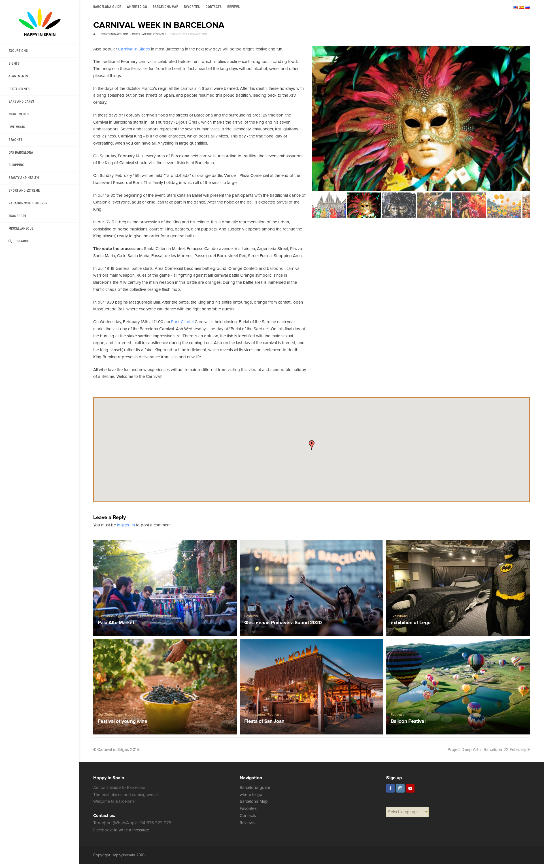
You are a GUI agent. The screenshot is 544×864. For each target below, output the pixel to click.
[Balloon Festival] (458, 686)
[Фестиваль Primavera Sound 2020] (311, 588)
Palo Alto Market (116, 623)
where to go (251, 794)
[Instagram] (400, 788)
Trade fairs (163, 616)
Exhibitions (399, 616)
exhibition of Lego (410, 623)
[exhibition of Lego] (458, 588)
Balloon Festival (408, 721)
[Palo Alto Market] (165, 588)
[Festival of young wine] (165, 686)
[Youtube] (410, 788)
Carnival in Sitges (134, 49)
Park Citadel (182, 321)
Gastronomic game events (118, 616)
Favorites (248, 808)
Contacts (248, 815)
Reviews (247, 822)
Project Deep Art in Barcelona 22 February (487, 749)
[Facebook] (390, 788)
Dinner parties (255, 715)
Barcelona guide (255, 787)
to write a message (131, 830)
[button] (311, 445)
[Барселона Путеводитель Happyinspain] (39, 22)
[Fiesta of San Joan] (311, 686)
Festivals (251, 616)
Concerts (147, 616)
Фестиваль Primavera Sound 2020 (283, 623)
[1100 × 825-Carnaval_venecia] (421, 118)
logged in (126, 525)
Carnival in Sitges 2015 (118, 749)
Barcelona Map (253, 801)
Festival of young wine (122, 721)
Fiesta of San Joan (264, 721)
